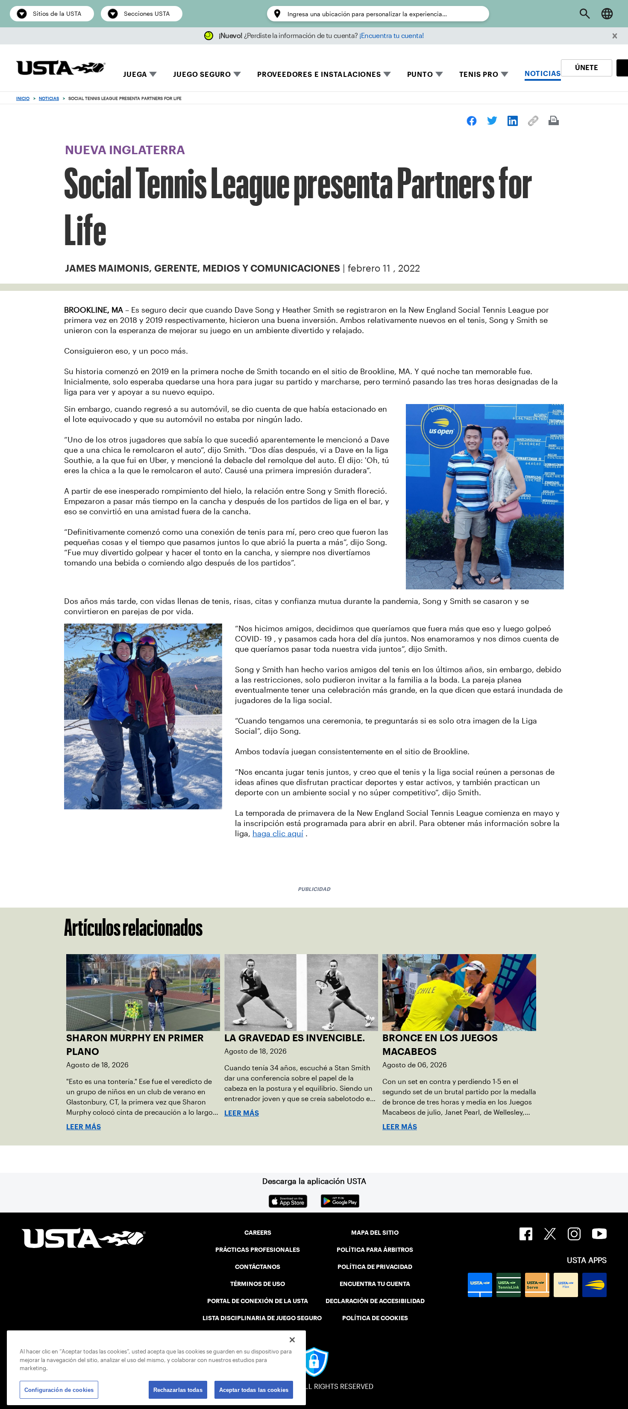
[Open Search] (585, 14)
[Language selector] (607, 14)
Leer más (83, 1127)
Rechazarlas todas (177, 1389)
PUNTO (420, 74)
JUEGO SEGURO (202, 74)
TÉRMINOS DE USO (257, 1284)
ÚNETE (586, 67)
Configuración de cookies (59, 1389)
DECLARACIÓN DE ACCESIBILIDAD (375, 1301)
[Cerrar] (292, 1339)
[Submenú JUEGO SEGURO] (237, 74)
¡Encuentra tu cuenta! (391, 35)
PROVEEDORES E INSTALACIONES (319, 74)
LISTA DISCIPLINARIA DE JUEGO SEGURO (262, 1318)
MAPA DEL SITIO (375, 1232)
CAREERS (257, 1232)
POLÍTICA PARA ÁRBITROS (375, 1250)
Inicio (22, 98)
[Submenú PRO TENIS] (504, 74)
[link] (471, 121)
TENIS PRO (479, 74)
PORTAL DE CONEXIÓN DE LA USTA (257, 1301)
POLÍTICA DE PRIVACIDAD (374, 1267)
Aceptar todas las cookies (253, 1389)
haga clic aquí (277, 833)
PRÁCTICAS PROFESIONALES (257, 1250)
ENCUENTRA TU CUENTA (375, 1284)
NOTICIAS (543, 73)
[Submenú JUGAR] (153, 74)
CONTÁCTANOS (257, 1267)
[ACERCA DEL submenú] (439, 74)
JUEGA (135, 74)
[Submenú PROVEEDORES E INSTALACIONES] (387, 74)
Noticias (49, 98)
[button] (615, 36)
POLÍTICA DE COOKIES (375, 1318)
